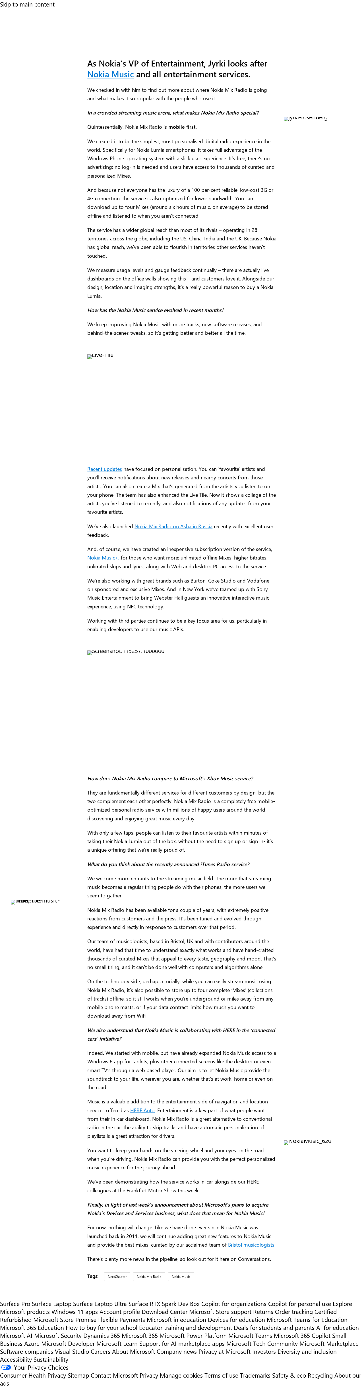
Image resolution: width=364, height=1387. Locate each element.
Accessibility (16, 1359)
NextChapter (117, 1276)
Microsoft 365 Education (32, 1327)
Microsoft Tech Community (262, 1343)
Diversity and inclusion (307, 1351)
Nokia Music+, (103, 557)
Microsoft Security (58, 1335)
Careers (100, 1351)
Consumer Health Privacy (33, 1375)
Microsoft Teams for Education (307, 1319)
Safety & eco (289, 1375)
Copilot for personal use (299, 1303)
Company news (177, 1351)
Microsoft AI (16, 1335)
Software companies (26, 1351)
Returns (263, 1311)
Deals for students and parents (274, 1327)
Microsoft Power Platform (193, 1335)
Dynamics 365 (101, 1335)
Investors (264, 1351)
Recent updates (104, 468)
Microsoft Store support (220, 1311)
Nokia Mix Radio (149, 1276)
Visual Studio (72, 1351)
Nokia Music (110, 73)
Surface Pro (15, 1303)
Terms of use (221, 1375)
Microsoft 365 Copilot (302, 1335)
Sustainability (51, 1359)
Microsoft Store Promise (64, 1319)
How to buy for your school (101, 1327)
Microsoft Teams (250, 1335)
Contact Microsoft (114, 1375)
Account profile (120, 1311)
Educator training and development (185, 1327)
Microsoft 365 (140, 1335)
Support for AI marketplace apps (182, 1343)
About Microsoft (133, 1351)
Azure (32, 1343)
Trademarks (255, 1375)
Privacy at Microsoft (224, 1351)
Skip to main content (27, 4)
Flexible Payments (121, 1319)
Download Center (164, 1311)
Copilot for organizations (233, 1303)
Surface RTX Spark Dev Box (164, 1303)
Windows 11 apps (74, 1311)
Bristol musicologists (251, 1244)
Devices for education (236, 1319)
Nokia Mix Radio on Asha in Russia (173, 526)
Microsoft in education (176, 1319)
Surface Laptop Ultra (100, 1303)
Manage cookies (181, 1375)
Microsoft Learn (117, 1343)
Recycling (320, 1375)
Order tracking (294, 1311)
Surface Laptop (51, 1303)
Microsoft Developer (68, 1343)
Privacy (150, 1375)
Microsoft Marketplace (329, 1343)
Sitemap (78, 1375)
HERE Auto (142, 1110)
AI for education (337, 1327)
